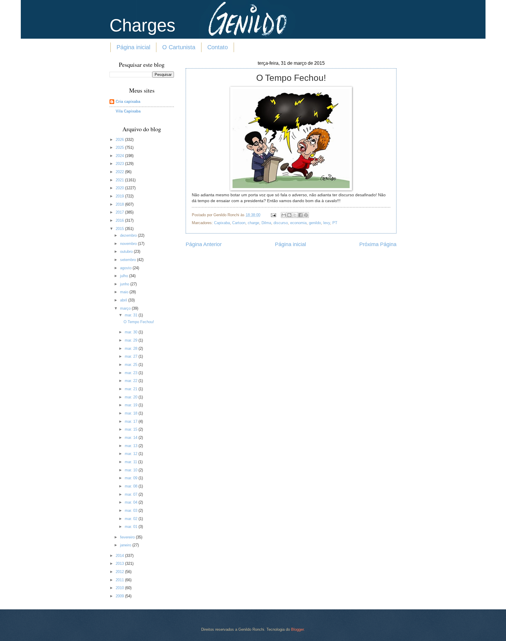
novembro (129, 243)
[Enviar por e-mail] (284, 215)
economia (298, 223)
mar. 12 (132, 453)
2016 (120, 220)
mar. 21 (132, 389)
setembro (128, 260)
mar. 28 (132, 348)
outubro (127, 251)
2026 (120, 139)
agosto (126, 268)
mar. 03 (132, 510)
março (126, 308)
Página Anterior (204, 244)
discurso (280, 223)
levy (326, 223)
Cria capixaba (128, 101)
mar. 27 (132, 356)
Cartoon (238, 223)
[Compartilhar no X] (295, 215)
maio (124, 292)
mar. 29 (132, 340)
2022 (120, 172)
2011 (120, 580)
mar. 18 (132, 413)
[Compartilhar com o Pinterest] (306, 215)
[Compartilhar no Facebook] (300, 215)
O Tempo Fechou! (139, 322)
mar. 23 (132, 373)
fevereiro (128, 537)
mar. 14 (132, 437)
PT (334, 223)
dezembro (129, 235)
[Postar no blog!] (289, 215)
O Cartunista (178, 47)
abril (124, 300)
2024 (120, 156)
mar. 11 (131, 462)
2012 (120, 572)
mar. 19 (132, 405)
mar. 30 (132, 332)
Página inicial (133, 47)
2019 (120, 196)
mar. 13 (132, 446)
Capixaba (222, 223)
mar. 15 (132, 429)
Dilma (266, 223)
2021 (120, 180)
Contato (217, 47)
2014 (120, 555)
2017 (120, 212)
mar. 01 (132, 526)
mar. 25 (132, 364)
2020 (120, 188)
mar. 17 (132, 421)
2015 (120, 228)
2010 (120, 588)
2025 (120, 147)
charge (253, 223)
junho (125, 284)
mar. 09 (132, 478)
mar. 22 (132, 381)
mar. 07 (132, 494)
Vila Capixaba (128, 111)
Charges (142, 25)
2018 (120, 204)
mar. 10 (132, 470)
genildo (315, 223)
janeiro (126, 545)
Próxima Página (377, 244)
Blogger (297, 629)
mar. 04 (132, 502)
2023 (120, 163)
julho (124, 276)
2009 (120, 596)
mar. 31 (132, 315)
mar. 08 (132, 486)
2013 (120, 563)
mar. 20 (132, 397)
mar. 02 (132, 518)
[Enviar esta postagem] (273, 215)
